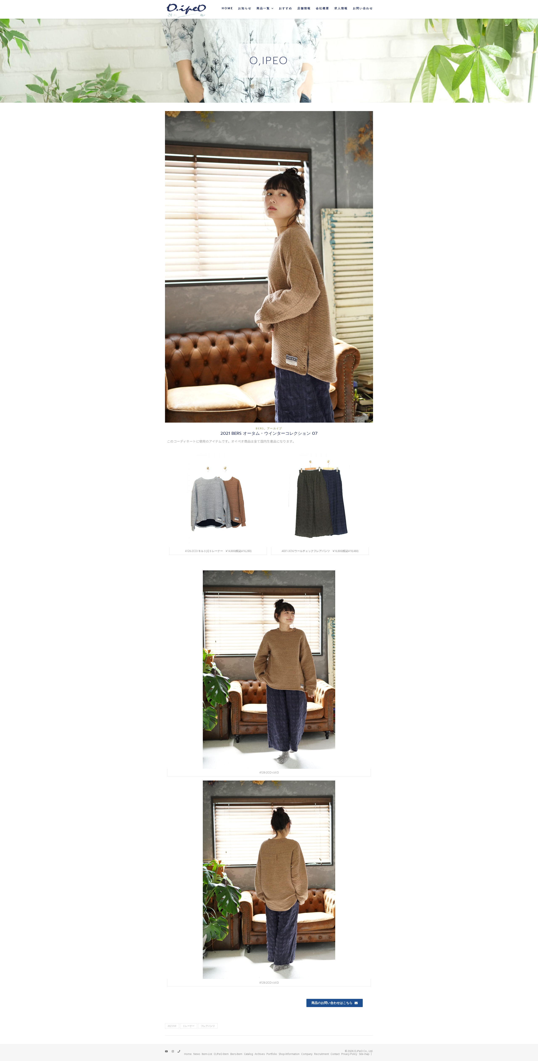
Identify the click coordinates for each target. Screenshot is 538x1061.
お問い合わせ (363, 8)
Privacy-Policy (349, 1054)
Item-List (207, 1054)
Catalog (248, 1054)
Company (307, 1054)
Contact (335, 1054)
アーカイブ (274, 428)
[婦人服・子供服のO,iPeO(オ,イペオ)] (186, 9)
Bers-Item (236, 1054)
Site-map (364, 1054)
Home (227, 8)
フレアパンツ (208, 1025)
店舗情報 (304, 8)
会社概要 (322, 8)
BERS (260, 428)
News (196, 1054)
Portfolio (271, 1054)
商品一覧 (263, 8)
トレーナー (188, 1025)
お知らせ (245, 8)
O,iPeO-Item (221, 1054)
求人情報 (341, 8)
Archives (260, 1054)
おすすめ (285, 8)
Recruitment (321, 1054)
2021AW (172, 1025)
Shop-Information (289, 1054)
